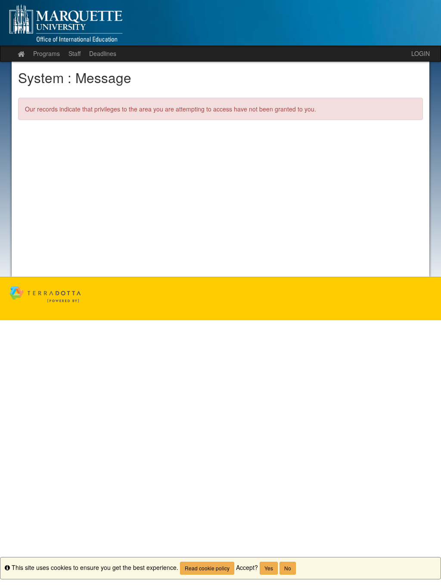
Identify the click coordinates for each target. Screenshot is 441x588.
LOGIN (420, 53)
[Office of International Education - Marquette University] (220, 23)
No (287, 568)
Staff (74, 53)
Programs (46, 53)
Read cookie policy (207, 568)
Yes (268, 568)
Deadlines (102, 53)
